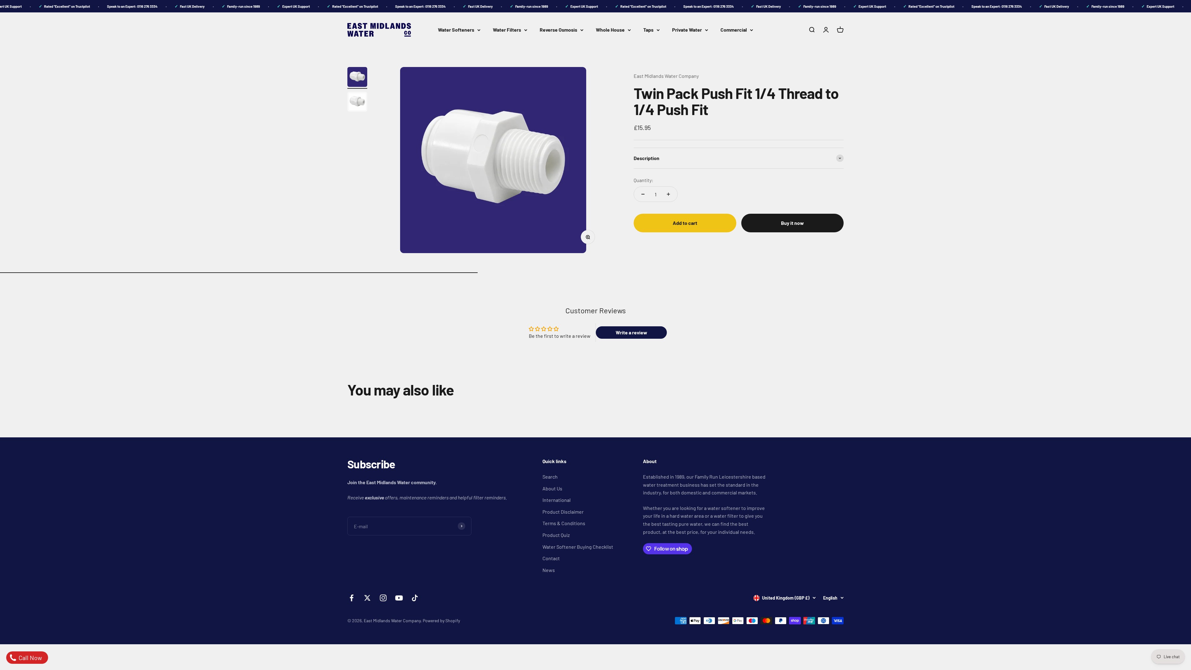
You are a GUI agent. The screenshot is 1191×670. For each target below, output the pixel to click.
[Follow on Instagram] (383, 598)
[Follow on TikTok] (415, 598)
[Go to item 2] (357, 103)
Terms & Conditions (563, 523)
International (556, 500)
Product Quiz (556, 535)
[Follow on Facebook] (351, 598)
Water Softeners (456, 30)
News (548, 570)
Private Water (687, 30)
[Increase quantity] (668, 194)
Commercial (733, 30)
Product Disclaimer (563, 512)
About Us (552, 488)
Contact (551, 558)
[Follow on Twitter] (367, 598)
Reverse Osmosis (558, 30)
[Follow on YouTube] (399, 598)
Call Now (29, 657)
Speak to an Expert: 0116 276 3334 (122, 6)
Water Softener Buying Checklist (577, 547)
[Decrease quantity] (643, 194)
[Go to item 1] (357, 78)
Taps (648, 30)
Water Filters (507, 30)
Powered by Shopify (441, 620)
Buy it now (792, 223)
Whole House (610, 30)
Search (550, 477)
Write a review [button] (631, 332)
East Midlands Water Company (666, 76)
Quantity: (643, 180)
